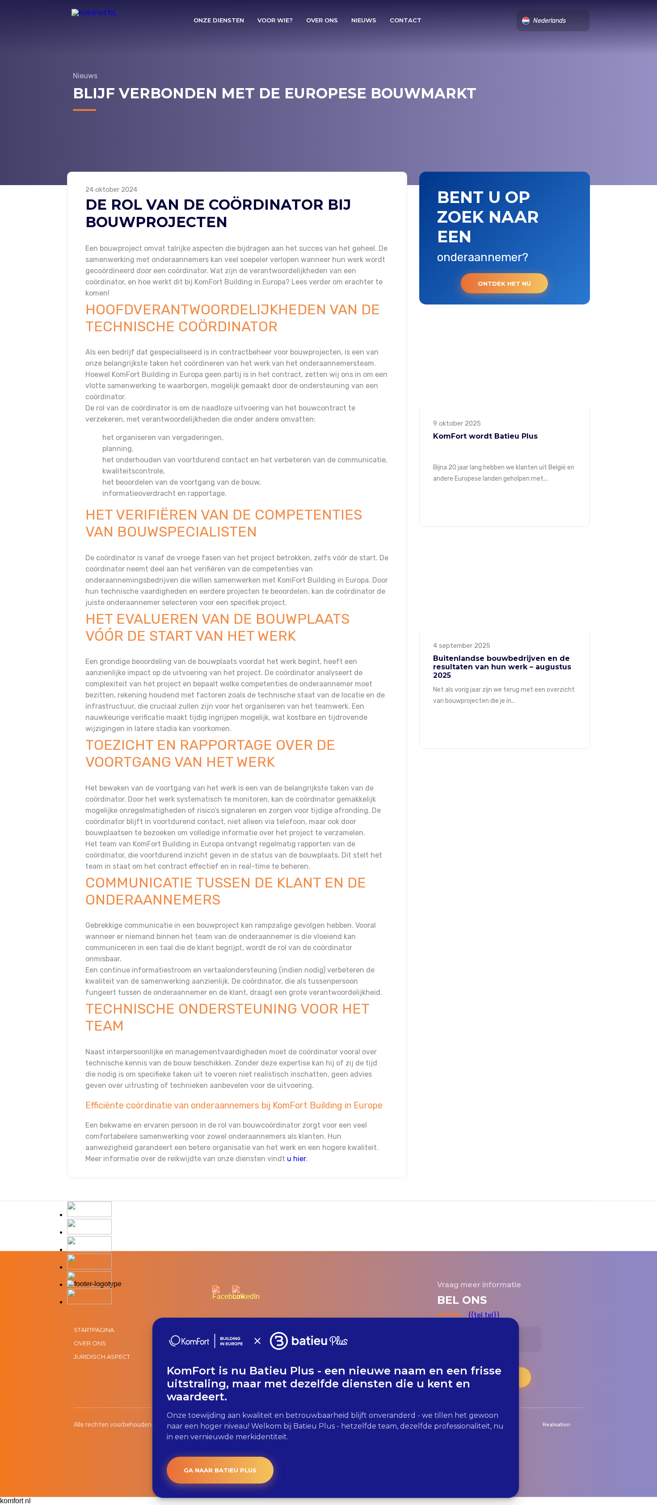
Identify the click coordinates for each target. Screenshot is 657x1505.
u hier (296, 1158)
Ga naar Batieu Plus (220, 1470)
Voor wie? (275, 20)
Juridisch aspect (102, 1356)
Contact (405, 20)
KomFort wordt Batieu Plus (485, 436)
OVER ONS (322, 20)
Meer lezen (504, 522)
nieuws (363, 20)
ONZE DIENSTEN (219, 20)
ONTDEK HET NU (504, 283)
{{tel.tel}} (484, 1315)
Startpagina (94, 1329)
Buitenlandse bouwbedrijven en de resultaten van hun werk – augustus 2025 (502, 667)
